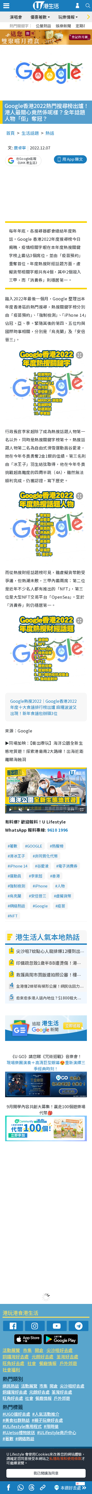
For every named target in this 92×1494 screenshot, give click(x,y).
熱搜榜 (57, 846)
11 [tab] (54, 37)
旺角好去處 (13, 1363)
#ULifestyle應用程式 (22, 1426)
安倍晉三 (38, 895)
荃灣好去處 (67, 1356)
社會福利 (11, 1369)
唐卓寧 (20, 148)
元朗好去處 (42, 1356)
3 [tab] (44, 31)
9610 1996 (57, 830)
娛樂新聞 (63, 25)
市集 (27, 1350)
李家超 (36, 875)
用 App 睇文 (72, 159)
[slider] (45, 809)
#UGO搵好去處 (16, 1414)
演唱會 (16, 17)
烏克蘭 (15, 895)
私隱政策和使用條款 (65, 1458)
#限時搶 (51, 1426)
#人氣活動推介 (45, 1414)
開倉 (39, 1350)
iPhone (41, 885)
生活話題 (30, 133)
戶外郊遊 (68, 1363)
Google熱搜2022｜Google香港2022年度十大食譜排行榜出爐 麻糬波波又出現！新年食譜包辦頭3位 (43, 707)
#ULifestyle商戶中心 (56, 1432)
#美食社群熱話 (16, 1420)
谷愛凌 (43, 866)
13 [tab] (37, 43)
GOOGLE (34, 846)
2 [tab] (39, 31)
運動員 (15, 875)
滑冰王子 (17, 856)
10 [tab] (49, 37)
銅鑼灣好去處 (16, 1356)
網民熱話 (11, 1386)
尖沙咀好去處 (60, 1350)
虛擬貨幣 (63, 895)
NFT (14, 915)
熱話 (49, 133)
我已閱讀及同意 (46, 1473)
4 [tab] (49, 31)
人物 (61, 885)
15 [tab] (47, 43)
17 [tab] (57, 43)
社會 (31, 1363)
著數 (13, 846)
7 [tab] (34, 37)
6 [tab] (60, 31)
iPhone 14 (18, 866)
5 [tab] (54, 31)
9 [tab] (44, 37)
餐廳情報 (47, 1363)
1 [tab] (34, 31)
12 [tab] (60, 37)
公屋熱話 (43, 25)
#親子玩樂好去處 (47, 1420)
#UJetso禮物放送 (19, 1432)
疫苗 (61, 905)
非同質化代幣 (46, 856)
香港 (56, 875)
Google (41, 905)
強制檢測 (17, 885)
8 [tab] (39, 37)
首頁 (10, 133)
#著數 (8, 1438)
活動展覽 (11, 1350)
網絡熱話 (17, 905)
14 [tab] (42, 43)
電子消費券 (67, 866)
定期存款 (83, 25)
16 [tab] (52, 43)
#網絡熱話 (24, 1438)
